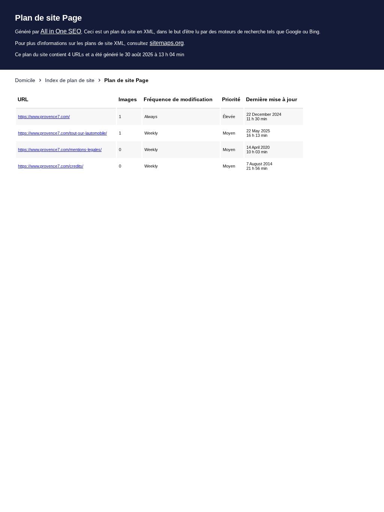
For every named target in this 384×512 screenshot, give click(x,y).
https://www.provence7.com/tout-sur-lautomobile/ (62, 133)
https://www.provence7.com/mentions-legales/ (60, 149)
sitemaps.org (167, 43)
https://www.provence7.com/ (44, 116)
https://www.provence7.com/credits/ (50, 166)
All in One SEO (60, 31)
